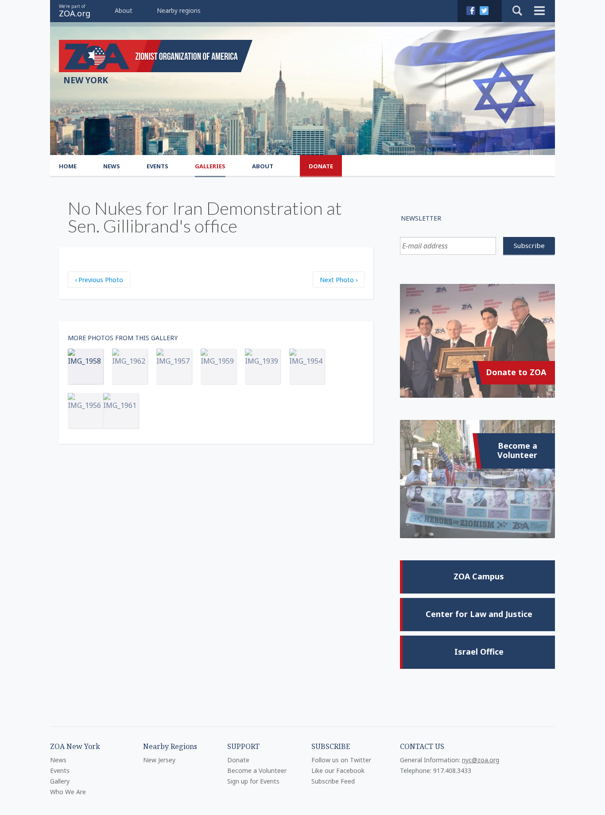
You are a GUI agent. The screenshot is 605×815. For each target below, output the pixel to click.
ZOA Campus (479, 576)
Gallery (60, 781)
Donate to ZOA (516, 372)
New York (85, 80)
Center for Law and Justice (479, 614)
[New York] (155, 56)
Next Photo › (338, 280)
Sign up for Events (253, 781)
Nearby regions (179, 10)
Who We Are (68, 792)
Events (157, 166)
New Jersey (159, 760)
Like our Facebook (338, 770)
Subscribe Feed (333, 781)
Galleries (210, 166)
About (123, 10)
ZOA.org (74, 13)
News (111, 166)
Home (68, 166)
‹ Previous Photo (99, 280)
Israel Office (479, 651)
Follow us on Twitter (341, 760)
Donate (321, 166)
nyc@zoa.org (480, 760)
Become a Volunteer (517, 450)
